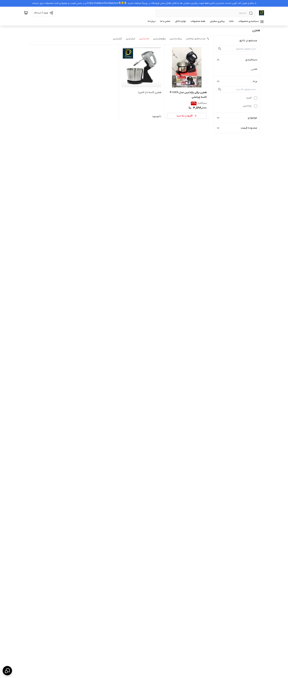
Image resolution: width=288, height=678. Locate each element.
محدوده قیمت (249, 128)
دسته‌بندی (251, 59)
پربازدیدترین (176, 38)
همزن (254, 69)
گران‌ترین (117, 38)
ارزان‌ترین (130, 38)
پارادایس (247, 105)
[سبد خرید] (26, 13)
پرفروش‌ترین (159, 38)
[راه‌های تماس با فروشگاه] (7, 670)
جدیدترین (144, 38)
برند (254, 81)
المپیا (249, 97)
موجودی (252, 117)
